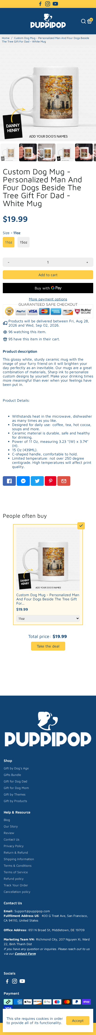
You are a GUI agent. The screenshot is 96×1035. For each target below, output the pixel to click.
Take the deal (48, 646)
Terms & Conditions (17, 865)
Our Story (11, 826)
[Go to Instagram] (48, 4)
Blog (7, 820)
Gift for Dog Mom (16, 788)
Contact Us (11, 839)
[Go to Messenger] (23, 481)
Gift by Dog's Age (16, 768)
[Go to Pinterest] (50, 481)
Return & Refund (16, 852)
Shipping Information (19, 859)
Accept (78, 1020)
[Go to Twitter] (37, 481)
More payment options (48, 299)
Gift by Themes (14, 794)
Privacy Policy (14, 846)
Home (6, 38)
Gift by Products (15, 801)
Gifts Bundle (12, 775)
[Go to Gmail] (63, 481)
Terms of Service (16, 872)
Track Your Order (16, 885)
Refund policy (14, 878)
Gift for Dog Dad (15, 781)
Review (9, 833)
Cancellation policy (17, 892)
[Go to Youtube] (55, 4)
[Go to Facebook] (40, 4)
